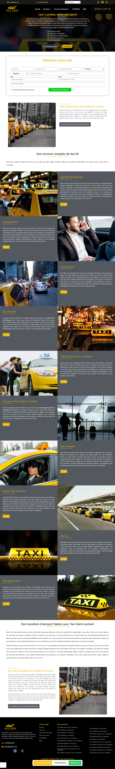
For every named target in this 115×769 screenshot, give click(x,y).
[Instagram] (106, 2)
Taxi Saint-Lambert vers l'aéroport (101, 734)
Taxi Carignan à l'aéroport (65, 732)
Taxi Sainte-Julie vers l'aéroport (100, 747)
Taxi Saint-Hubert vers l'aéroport (100, 742)
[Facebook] (102, 2)
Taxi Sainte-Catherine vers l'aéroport (69, 752)
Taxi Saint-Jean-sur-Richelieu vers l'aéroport (68, 749)
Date (11, 77)
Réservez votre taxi (41, 763)
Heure (60, 77)
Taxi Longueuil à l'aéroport (98, 731)
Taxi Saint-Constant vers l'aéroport (101, 744)
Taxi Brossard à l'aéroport (98, 728)
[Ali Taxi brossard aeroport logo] (12, 8)
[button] (72, 2)
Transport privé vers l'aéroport (67, 727)
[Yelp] (98, 2)
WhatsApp (74, 763)
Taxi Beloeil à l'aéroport (97, 739)
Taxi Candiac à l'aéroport (65, 730)
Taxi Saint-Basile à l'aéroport (66, 743)
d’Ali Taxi (36, 162)
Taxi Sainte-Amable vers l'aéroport (101, 750)
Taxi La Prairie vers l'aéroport (67, 738)
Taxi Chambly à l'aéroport (65, 735)
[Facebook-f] (15, 751)
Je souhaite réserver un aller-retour (23, 90)
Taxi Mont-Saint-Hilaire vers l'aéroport (69, 740)
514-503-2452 (59, 763)
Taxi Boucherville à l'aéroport (99, 736)
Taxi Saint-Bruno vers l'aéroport (67, 746)
